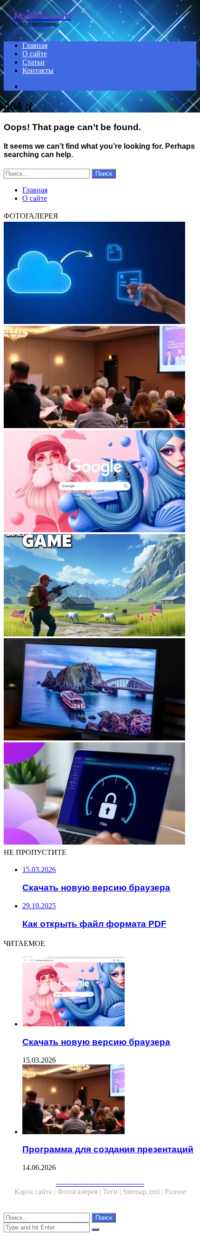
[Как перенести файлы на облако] (100, 274)
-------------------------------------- (100, 1183)
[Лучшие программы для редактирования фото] (100, 690)
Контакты (37, 70)
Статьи (33, 62)
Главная (34, 45)
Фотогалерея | (80, 1192)
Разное (175, 1192)
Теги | (113, 1192)
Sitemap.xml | (144, 1192)
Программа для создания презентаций (107, 1149)
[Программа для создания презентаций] (100, 378)
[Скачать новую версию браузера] (100, 482)
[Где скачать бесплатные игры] (100, 586)
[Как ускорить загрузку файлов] (100, 794)
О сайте (34, 54)
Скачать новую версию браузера (96, 1042)
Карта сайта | (35, 1192)
